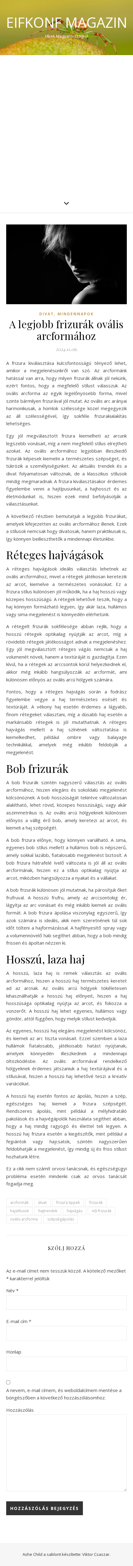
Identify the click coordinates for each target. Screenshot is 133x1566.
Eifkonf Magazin (66, 22)
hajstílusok (19, 1210)
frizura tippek (68, 1202)
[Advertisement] (66, 124)
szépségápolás (60, 1219)
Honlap (13, 1352)
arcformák (19, 1202)
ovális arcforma (24, 1219)
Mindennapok (76, 314)
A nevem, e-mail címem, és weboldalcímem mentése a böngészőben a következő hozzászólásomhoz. (64, 1394)
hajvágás (74, 1210)
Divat (46, 314)
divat (42, 1202)
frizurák (96, 1202)
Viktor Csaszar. (96, 1554)
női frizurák (101, 1210)
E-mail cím (18, 1321)
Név (12, 1290)
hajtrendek (47, 1210)
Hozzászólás (20, 1410)
